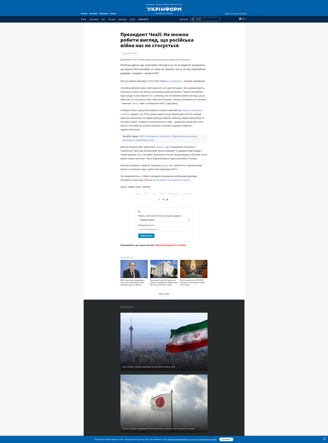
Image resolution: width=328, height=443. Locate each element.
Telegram (158, 245)
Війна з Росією (173, 194)
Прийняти (226, 439)
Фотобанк (93, 13)
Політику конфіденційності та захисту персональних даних (192, 439)
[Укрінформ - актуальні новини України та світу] (164, 9)
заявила (160, 147)
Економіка (94, 19)
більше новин (164, 294)
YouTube (181, 245)
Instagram (169, 245)
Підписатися (146, 236)
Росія (154, 194)
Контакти (184, 19)
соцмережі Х (175, 81)
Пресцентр (103, 13)
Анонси (113, 13)
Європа (138, 194)
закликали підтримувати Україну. (173, 180)
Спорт (132, 19)
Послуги (84, 13)
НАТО (147, 194)
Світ (103, 19)
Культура (122, 19)
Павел (134, 103)
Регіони (111, 19)
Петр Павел (187, 194)
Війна (83, 19)
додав (164, 165)
